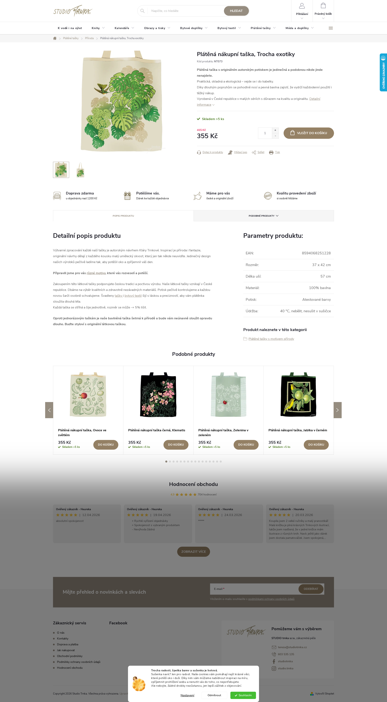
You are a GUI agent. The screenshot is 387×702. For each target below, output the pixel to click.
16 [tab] (221, 462)
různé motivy (96, 273)
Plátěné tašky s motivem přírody (271, 339)
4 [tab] (177, 462)
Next (338, 410)
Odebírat (311, 589)
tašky (119, 296)
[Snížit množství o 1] (275, 136)
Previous (49, 410)
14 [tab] (213, 462)
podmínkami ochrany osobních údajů (271, 599)
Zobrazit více (193, 551)
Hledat (236, 11)
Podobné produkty (261, 215)
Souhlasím (245, 695)
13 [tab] (210, 462)
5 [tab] (181, 462)
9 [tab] (195, 462)
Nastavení (187, 695)
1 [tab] (166, 462)
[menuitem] (70, 28)
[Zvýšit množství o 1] (275, 130)
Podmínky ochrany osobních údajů (78, 662)
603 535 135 (286, 654)
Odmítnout (214, 695)
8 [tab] (192, 462)
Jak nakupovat (66, 650)
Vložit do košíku (312, 133)
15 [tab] (217, 462)
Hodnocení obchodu (193, 484)
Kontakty (62, 638)
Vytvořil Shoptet (324, 694)
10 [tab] (199, 462)
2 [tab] (170, 462)
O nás (60, 633)
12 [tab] (206, 462)
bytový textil (133, 296)
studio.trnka (285, 668)
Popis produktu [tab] (123, 215)
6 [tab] (184, 462)
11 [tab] (203, 462)
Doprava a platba (67, 644)
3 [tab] (174, 462)
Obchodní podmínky (69, 656)
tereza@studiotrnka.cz (292, 647)
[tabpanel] (88, 410)
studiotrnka (285, 661)
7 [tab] (188, 462)
